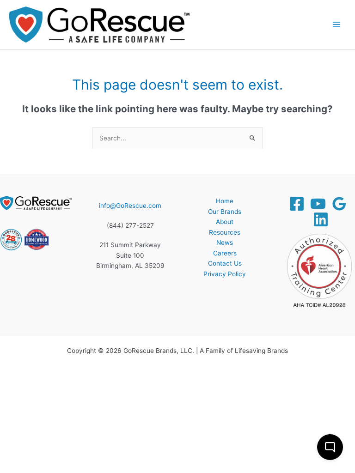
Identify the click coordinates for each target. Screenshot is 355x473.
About (224, 221)
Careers (225, 253)
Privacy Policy (224, 274)
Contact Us (225, 263)
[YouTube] (318, 204)
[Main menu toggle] (336, 24)
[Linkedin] (321, 219)
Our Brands (224, 211)
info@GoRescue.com (130, 205)
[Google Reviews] (339, 204)
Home (224, 201)
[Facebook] (297, 204)
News (224, 242)
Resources (224, 232)
